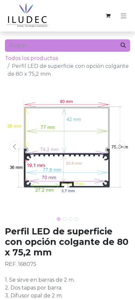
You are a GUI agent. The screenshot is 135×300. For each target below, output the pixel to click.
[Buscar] (123, 45)
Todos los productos (31, 58)
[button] (14, 146)
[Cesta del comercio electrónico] (108, 16)
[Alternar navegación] (123, 15)
